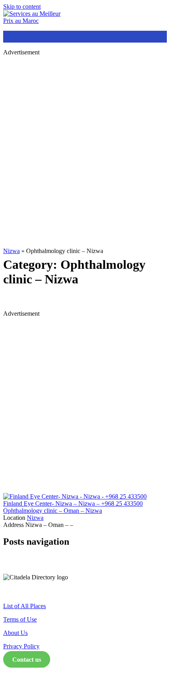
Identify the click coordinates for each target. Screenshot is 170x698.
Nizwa (11, 251)
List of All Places (24, 606)
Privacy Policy (21, 646)
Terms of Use (20, 619)
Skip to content (22, 6)
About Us (15, 632)
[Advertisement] (85, 147)
